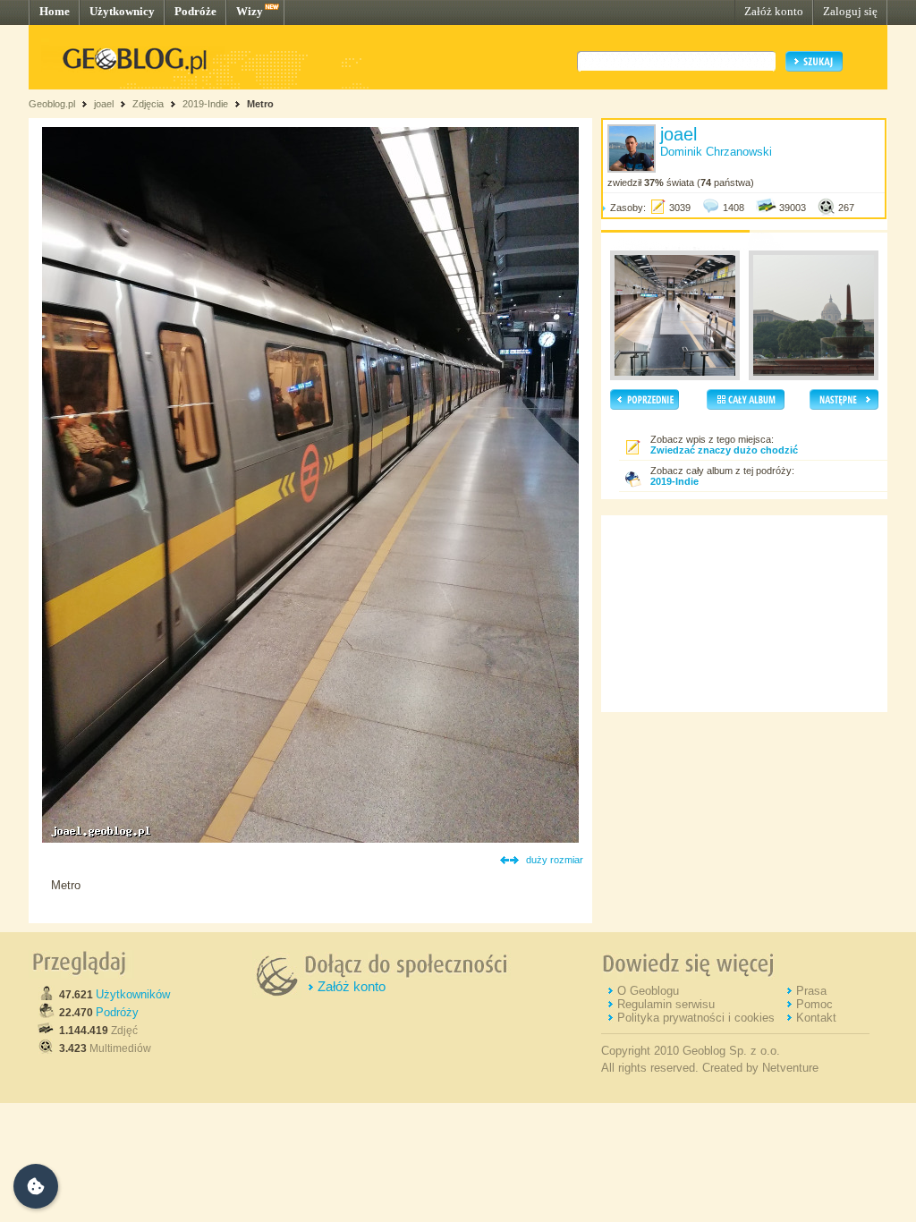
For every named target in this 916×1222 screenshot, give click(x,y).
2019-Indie (205, 103)
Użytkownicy (122, 11)
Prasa (811, 990)
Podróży (117, 1012)
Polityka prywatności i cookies (696, 1017)
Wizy (249, 11)
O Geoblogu (648, 990)
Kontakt (816, 1017)
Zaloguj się (850, 11)
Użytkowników (133, 994)
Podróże (195, 11)
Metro (260, 103)
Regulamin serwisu (666, 1004)
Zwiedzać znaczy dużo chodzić (724, 450)
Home (54, 11)
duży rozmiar (554, 859)
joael (104, 103)
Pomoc (814, 1004)
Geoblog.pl (52, 103)
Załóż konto (773, 11)
